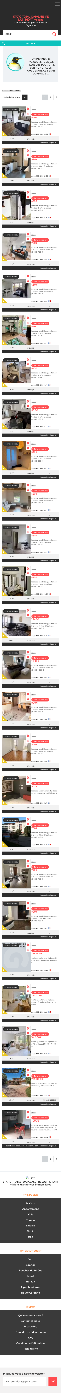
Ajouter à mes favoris (5, 133)
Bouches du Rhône (30, 1270)
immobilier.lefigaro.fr (48, 143)
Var (30, 1259)
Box (30, 1236)
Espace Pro (30, 1326)
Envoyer (28, 113)
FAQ (30, 1337)
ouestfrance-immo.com (15, 1146)
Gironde (30, 1264)
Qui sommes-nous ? (30, 1315)
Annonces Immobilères (11, 90)
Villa (30, 1214)
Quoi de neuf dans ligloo (30, 1332)
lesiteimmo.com (32, 1146)
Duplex (30, 1225)
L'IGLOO (30, 11)
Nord (30, 1276)
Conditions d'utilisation (30, 1343)
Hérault (30, 1281)
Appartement (30, 1208)
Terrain (30, 1220)
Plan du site (30, 1348)
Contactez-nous (30, 1320)
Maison (30, 1203)
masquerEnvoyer (28, 108)
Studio (30, 1231)
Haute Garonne (30, 1292)
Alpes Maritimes (31, 1287)
